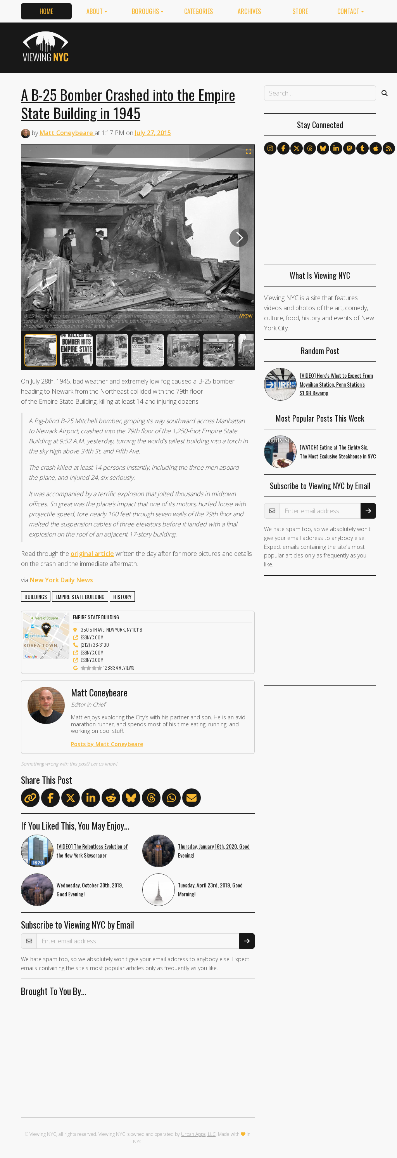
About (94, 11)
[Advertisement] (235, 46)
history (122, 596)
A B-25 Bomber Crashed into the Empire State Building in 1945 (128, 103)
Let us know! (104, 763)
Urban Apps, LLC (198, 1134)
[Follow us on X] (296, 148)
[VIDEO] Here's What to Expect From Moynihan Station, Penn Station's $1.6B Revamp (336, 384)
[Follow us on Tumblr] (362, 148)
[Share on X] (70, 799)
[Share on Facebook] (50, 799)
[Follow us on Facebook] (283, 148)
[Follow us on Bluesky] (323, 148)
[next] (238, 238)
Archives (249, 11)
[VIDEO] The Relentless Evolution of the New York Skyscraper (92, 850)
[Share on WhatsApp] (171, 799)
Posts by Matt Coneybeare (107, 744)
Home (46, 11)
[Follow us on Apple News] (375, 148)
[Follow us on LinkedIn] (336, 148)
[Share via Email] (191, 799)
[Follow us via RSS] (389, 148)
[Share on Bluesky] (131, 799)
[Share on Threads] (151, 799)
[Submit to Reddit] (111, 799)
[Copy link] (30, 797)
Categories (198, 11)
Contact (348, 11)
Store (300, 11)
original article (92, 553)
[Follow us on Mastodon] (349, 148)
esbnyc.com (92, 637)
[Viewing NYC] (46, 46)
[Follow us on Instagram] (270, 148)
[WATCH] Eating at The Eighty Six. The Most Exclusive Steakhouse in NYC (338, 451)
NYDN (245, 316)
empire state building (80, 596)
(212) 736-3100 (95, 644)
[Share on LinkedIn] (90, 799)
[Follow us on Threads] (310, 148)
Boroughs (145, 11)
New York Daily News (61, 580)
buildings (35, 596)
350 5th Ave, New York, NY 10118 (111, 629)
